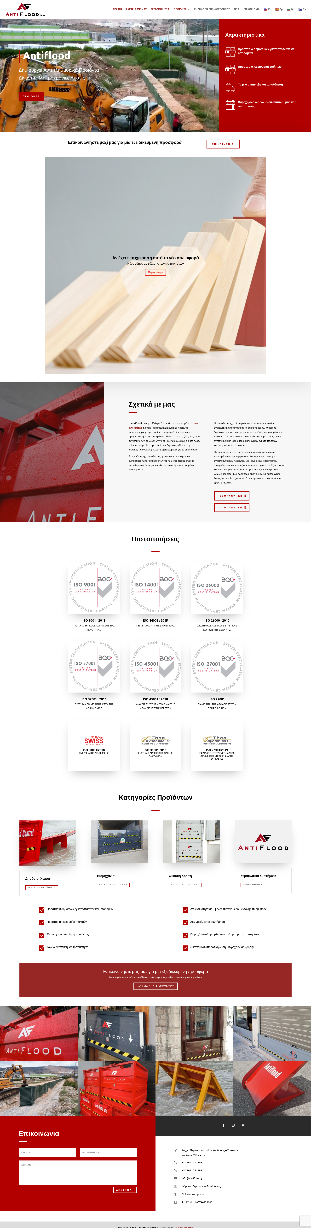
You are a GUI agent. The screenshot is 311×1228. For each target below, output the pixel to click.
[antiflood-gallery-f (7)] (272, 1115)
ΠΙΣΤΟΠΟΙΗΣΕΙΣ (160, 9)
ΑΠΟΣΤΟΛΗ (125, 1189)
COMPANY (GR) (231, 495)
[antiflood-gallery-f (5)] (194, 1060)
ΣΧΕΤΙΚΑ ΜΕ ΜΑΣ (136, 9)
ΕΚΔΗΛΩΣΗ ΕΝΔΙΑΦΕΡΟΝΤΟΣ (212, 9)
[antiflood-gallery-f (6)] (272, 1060)
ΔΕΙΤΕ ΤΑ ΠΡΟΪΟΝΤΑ (41, 888)
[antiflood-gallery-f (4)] (117, 1060)
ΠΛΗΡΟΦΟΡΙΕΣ (253, 885)
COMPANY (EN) (231, 507)
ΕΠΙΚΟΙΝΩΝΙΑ (251, 9)
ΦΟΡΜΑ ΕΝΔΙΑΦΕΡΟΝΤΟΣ (155, 986)
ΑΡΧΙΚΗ (117, 9)
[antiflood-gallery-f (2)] (194, 1115)
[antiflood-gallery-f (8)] (117, 1115)
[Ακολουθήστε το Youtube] (243, 1125)
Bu (292, 9)
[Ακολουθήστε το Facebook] (223, 1125)
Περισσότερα (155, 272)
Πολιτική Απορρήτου (193, 1194)
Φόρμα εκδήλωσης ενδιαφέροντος (201, 1186)
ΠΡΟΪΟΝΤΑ (180, 9)
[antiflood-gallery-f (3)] (39, 1060)
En (269, 9)
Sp (281, 9)
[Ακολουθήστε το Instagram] (233, 1125)
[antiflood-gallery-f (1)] (39, 1115)
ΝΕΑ (236, 9)
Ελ (304, 9)
